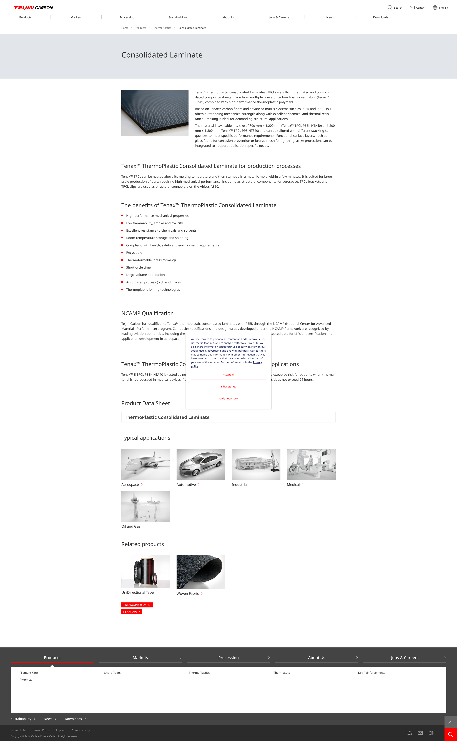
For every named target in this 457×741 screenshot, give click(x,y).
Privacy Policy (41, 730)
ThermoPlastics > (137, 605)
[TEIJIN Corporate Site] (431, 733)
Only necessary (228, 398)
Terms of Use (18, 730)
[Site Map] (409, 733)
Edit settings (228, 386)
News (48, 719)
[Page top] (451, 722)
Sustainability (21, 719)
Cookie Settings (81, 730)
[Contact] (420, 733)
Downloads (73, 719)
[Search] (451, 734)
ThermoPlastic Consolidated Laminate (167, 417)
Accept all (228, 374)
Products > (131, 612)
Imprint (60, 730)
